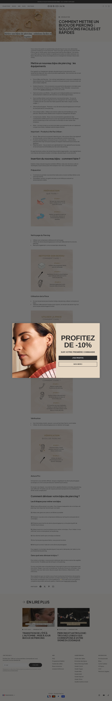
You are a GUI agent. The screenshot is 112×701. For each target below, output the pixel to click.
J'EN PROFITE (77, 358)
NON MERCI (78, 364)
